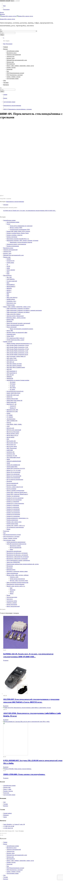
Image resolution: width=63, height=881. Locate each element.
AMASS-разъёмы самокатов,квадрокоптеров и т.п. (19, 343)
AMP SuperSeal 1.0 (12, 371)
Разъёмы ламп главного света (14, 521)
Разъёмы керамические (12, 520)
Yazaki (8, 463)
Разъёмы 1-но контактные (13, 496)
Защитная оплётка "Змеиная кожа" (15, 316)
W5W (8, 271)
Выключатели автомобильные (14, 551)
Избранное (6, 815)
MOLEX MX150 (10, 437)
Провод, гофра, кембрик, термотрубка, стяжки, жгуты (20, 65)
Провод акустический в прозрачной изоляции (21, 328)
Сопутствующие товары (12, 78)
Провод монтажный (11, 327)
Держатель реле (10, 56)
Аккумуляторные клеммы (13, 222)
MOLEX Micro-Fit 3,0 (12, 435)
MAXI (8, 282)
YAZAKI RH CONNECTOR (13, 464)
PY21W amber (10, 262)
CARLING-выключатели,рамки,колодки (16, 543)
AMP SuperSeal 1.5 (12, 373)
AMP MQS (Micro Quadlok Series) (16, 367)
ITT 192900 (10, 417)
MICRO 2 (9, 290)
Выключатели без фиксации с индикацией (17, 555)
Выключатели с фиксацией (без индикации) (18, 556)
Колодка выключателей (15, 547)
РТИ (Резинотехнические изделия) (15, 73)
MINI (8, 295)
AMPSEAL (9, 376)
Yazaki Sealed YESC (12, 466)
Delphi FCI (9, 396)
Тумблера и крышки (12, 602)
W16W (8, 268)
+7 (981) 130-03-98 (8, 826)
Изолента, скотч (11, 58)
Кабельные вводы (11, 569)
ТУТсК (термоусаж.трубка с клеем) (15, 339)
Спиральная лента (11, 334)
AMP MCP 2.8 (10, 361)
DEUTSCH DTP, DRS (12, 411)
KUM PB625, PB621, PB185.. (14, 424)
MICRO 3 (9, 292)
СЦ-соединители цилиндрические (15, 527)
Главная (5, 47)
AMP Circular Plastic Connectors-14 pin (17, 354)
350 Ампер (13, 387)
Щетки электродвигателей (13, 606)
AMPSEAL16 (10, 378)
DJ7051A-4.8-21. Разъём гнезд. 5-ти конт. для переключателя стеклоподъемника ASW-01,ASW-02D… (29, 210)
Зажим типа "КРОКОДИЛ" (13, 562)
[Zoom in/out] (5, 833)
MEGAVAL (9, 288)
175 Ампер (12, 384)
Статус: (2, 198)
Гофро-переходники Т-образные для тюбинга (18, 312)
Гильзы (8, 224)
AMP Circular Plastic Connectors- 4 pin (17, 350)
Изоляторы (9, 481)
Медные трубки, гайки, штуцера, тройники (17, 575)
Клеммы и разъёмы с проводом (14, 235)
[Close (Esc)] (0, 833)
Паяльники (12, 589)
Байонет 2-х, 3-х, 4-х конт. (14, 470)
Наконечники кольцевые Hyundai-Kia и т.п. (18, 238)
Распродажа (9, 69)
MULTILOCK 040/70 (12, 442)
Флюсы (11, 593)
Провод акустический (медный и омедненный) (18, 323)
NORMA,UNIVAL (11, 299)
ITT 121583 (9, 415)
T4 (7, 264)
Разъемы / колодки (8, 791)
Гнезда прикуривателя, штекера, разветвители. (18, 560)
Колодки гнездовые (11, 485)
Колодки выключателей (12, 483)
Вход (4, 5)
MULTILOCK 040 (11, 441)
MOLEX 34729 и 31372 (13, 433)
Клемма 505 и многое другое (7, 19)
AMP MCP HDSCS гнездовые (14, 363)
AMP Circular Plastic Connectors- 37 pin (18, 349)
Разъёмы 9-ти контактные (13, 516)
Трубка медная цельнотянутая (17, 578)
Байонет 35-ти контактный (13, 472)
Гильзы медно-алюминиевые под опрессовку (21, 225)
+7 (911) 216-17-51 (8, 828)
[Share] (2, 833)
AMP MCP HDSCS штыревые (14, 365)
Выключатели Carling (15, 545)
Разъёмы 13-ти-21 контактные (14, 499)
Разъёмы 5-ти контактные (13, 509)
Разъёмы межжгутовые (12, 523)
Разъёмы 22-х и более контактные (15, 503)
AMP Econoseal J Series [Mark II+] (16, 356)
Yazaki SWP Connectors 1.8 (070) (16, 468)
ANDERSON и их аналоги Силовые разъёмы (18, 380)
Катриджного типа (11, 303)
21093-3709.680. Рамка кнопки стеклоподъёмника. (24, 774)
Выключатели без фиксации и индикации (17, 553)
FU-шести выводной (12, 281)
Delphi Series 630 (11, 402)
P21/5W (9, 259)
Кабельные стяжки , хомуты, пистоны (16, 317)
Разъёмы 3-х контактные (13, 505)
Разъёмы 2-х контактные (13, 501)
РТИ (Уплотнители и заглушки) (15, 75)
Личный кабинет (7, 813)
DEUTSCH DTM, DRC (12, 409)
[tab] (33, 205)
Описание (5, 204)
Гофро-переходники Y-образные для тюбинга (18, 308)
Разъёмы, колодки (11, 67)
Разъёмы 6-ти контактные (13, 510)
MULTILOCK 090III (12, 446)
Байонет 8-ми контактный (13, 477)
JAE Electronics (11, 418)
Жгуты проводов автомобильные (15, 479)
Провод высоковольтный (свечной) (15, 325)
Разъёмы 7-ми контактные (13, 512)
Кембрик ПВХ (10, 319)
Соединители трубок (12, 601)
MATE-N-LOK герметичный (14, 429)
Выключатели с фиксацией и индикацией (17, 558)
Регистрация (6, 9)
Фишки (8, 529)
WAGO (8, 459)
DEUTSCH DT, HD (11, 404)
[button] (5, 660)
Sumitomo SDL (11, 453)
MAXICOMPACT (11, 284)
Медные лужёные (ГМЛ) (16, 227)
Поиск (2, 34)
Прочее (8, 595)
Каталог (2, 12)
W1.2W (8, 266)
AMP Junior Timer (11, 358)
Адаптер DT (13, 406)
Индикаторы (10, 566)
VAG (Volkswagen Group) (13, 457)
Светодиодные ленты (12, 597)
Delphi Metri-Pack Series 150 (14, 400)
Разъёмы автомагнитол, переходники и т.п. (17, 518)
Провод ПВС (10, 330)
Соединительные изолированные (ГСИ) (20, 229)
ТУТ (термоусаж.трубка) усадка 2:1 (15, 338)
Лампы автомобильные (12, 573)
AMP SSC (9, 369)
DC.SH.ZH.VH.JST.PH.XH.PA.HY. (15, 391)
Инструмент (10, 567)
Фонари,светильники (12, 604)
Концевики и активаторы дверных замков (17, 571)
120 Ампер (12, 382)
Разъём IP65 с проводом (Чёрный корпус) (17, 494)
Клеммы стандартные (12, 236)
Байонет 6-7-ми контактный (14, 475)
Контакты (2, 14)
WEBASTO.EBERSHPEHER (14, 461)
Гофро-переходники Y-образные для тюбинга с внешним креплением (24, 310)
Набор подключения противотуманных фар (17, 582)
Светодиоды (10, 599)
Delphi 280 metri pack (13, 395)
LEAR (8, 426)
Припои (12, 591)
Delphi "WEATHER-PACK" (13, 393)
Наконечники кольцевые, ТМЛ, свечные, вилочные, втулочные (22, 240)
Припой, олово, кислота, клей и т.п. (16, 586)
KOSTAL (9, 422)
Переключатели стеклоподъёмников (15, 201)
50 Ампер (12, 389)
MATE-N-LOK (10, 428)
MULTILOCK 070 (11, 444)
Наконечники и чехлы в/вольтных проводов (21, 242)
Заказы (5, 817)
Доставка (5, 82)
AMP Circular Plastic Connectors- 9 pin (17, 352)
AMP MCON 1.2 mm (12, 360)
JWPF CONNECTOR (12, 420)
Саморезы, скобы (14, 577)
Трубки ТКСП (10, 336)
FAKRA (8, 413)
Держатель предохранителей (14, 54)
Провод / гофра (7, 789)
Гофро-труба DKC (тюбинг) (14, 314)
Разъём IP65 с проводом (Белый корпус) (17, 492)
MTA (8, 439)
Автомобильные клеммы (13, 51)
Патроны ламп (10, 62)
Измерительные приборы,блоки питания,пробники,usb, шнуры (23, 564)
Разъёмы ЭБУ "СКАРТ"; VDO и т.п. (16, 525)
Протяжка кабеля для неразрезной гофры (17, 332)
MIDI (8, 293)
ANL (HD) (9, 277)
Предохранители (11, 63)
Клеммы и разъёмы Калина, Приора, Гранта (18, 233)
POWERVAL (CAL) (11, 301)
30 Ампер (12, 385)
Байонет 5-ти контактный (13, 474)
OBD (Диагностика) (12, 448)
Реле (8, 71)
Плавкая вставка (11, 305)
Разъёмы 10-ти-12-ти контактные (15, 498)
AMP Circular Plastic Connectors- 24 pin (18, 345)
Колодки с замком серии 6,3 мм (15, 486)
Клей (11, 588)
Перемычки (9, 321)
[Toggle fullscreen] (4, 833)
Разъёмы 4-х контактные (13, 507)
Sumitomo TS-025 (12, 455)
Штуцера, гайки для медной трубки (19, 580)
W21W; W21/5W (11, 270)
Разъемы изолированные (13, 246)
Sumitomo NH (10, 452)
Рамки (11, 549)
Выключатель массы (11, 52)
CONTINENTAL (11, 279)
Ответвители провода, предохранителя (16, 244)
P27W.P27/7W (10, 260)
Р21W (8, 273)
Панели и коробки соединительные (15, 490)
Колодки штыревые (11, 488)
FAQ (4, 80)
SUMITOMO (10, 450)
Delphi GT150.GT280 (12, 398)
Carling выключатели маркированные (16, 542)
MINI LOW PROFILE (12, 297)
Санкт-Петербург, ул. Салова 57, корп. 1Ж (14, 824)
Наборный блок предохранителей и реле (17, 60)
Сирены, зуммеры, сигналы (13, 76)
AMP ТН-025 (10, 374)
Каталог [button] (5, 49)
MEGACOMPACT (11, 286)
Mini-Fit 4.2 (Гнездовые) (13, 431)
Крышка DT (13, 407)
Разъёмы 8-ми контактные (13, 514)
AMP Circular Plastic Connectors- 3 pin (17, 347)
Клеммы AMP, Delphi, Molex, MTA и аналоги (18, 231)
